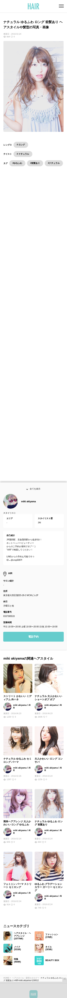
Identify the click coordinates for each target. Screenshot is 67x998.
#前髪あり (35, 163)
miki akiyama (28, 508)
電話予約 (33, 644)
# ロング (21, 144)
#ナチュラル (54, 163)
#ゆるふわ (17, 163)
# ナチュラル (23, 154)
